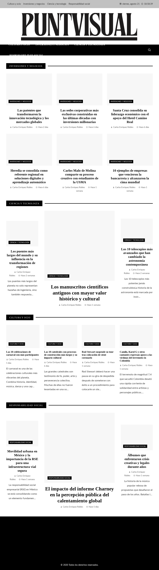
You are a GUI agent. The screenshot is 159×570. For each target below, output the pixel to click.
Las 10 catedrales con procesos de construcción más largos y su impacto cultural (60, 355)
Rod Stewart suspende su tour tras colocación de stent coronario (98, 355)
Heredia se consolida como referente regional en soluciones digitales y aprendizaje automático (29, 176)
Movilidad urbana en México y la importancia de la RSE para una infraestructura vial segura (22, 460)
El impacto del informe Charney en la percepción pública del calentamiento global (79, 494)
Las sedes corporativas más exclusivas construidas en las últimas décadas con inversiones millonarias (79, 116)
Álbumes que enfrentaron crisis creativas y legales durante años (136, 460)
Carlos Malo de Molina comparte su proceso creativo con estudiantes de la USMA (79, 176)
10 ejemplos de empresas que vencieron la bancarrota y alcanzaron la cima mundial (130, 176)
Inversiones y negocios (20, 101)
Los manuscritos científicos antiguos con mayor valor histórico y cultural (79, 292)
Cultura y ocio (17, 344)
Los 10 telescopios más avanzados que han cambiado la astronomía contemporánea (137, 256)
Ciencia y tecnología (58, 276)
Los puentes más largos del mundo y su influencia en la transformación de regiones (22, 259)
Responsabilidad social (59, 478)
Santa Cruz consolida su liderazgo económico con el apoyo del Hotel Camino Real (130, 116)
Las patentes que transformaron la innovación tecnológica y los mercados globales (29, 116)
